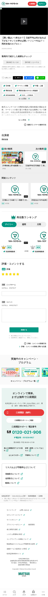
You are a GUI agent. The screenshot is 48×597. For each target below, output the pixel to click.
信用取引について (12, 478)
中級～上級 (39, 86)
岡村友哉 (9, 90)
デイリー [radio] (9, 224)
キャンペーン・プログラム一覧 (23, 381)
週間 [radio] (24, 224)
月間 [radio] (39, 224)
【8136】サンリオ (12, 62)
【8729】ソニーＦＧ (31, 62)
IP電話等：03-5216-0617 (24, 438)
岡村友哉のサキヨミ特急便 (28, 90)
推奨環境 (31, 524)
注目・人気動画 (27, 95)
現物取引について (12, 474)
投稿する (24, 330)
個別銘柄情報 (10, 95)
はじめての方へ (14, 455)
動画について (10, 483)
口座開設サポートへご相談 (24, 420)
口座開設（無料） (24, 412)
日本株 (8, 86)
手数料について (30, 455)
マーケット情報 (22, 86)
